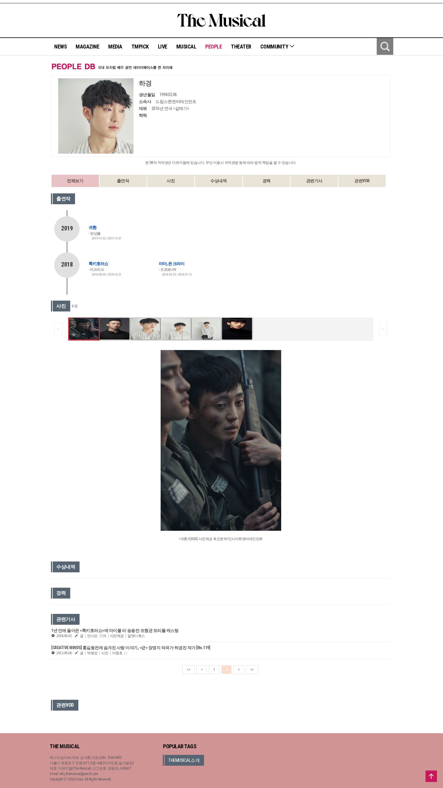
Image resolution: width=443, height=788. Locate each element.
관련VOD (362, 180)
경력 (266, 180)
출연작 (123, 180)
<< (188, 670)
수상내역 (218, 180)
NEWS (60, 46)
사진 (171, 180)
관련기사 (314, 180)
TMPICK (140, 46)
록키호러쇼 (98, 263)
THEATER (241, 46)
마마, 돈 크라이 (171, 263)
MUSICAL (186, 46)
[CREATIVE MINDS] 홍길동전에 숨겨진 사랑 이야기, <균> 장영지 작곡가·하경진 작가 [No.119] (130, 647)
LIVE (162, 46)
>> (252, 670)
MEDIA (115, 46)
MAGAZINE (87, 46)
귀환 (92, 227)
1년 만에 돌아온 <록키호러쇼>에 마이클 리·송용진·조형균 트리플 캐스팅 (114, 630)
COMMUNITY (274, 46)
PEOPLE (213, 46)
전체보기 (75, 180)
